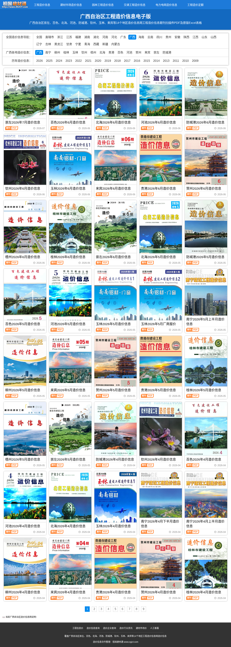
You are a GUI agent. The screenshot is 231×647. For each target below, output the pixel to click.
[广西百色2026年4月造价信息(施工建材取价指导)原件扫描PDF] (206, 430)
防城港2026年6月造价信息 (205, 122)
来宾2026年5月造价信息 (68, 390)
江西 (195, 37)
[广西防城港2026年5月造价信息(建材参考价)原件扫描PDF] (206, 228)
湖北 (96, 37)
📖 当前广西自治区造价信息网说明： (20, 617)
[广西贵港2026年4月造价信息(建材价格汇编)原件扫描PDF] (115, 566)
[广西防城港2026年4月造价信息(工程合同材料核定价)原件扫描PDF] (115, 430)
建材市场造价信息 (71, 4)
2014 (156, 60)
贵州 (168, 37)
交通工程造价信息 (134, 4)
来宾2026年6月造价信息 (113, 188)
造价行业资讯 (125, 628)
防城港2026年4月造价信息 (115, 459)
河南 (105, 37)
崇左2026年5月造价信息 (68, 459)
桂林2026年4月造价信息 (203, 592)
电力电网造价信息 (166, 4)
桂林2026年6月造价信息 (68, 257)
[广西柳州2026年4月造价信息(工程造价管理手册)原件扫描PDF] (25, 566)
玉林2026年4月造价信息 (113, 526)
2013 (166, 60)
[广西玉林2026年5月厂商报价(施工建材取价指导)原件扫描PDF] (161, 297)
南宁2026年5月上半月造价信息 (205, 322)
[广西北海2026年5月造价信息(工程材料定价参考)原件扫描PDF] (161, 228)
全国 (39, 37)
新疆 (105, 44)
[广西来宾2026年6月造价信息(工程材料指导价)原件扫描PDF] (115, 162)
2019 (107, 60)
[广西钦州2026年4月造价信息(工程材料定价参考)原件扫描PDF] (161, 430)
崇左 (156, 52)
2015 (146, 60)
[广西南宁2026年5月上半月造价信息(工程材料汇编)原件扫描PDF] (206, 297)
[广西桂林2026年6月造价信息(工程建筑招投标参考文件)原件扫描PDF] (70, 228)
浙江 (60, 37)
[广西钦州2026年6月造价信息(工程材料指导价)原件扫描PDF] (25, 162)
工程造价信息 (42, 4)
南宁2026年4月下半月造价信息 (160, 524)
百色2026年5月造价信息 (22, 324)
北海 (102, 52)
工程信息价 (77, 628)
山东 (204, 37)
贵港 (111, 52)
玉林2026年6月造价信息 (68, 188)
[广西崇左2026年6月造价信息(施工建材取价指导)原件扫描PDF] (115, 227)
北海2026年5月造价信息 (158, 257)
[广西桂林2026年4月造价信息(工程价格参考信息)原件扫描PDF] (206, 566)
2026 (39, 60)
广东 (123, 37)
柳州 (57, 52)
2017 (127, 60)
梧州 (93, 52)
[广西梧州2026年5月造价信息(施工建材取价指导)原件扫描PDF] (25, 431)
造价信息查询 (93, 628)
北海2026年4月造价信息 (68, 526)
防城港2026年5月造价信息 (205, 257)
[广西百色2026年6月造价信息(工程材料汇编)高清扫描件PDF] (70, 96)
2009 (195, 60)
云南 (150, 37)
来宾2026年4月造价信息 (68, 592)
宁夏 (78, 44)
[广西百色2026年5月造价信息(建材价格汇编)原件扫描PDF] (25, 297)
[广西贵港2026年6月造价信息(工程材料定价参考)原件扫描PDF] (161, 162)
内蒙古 (115, 44)
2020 (98, 60)
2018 (117, 60)
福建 (78, 37)
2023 (69, 60)
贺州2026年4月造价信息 (158, 592)
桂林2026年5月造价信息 (203, 390)
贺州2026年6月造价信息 (203, 188)
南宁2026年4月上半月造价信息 (205, 524)
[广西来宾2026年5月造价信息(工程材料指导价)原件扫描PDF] (70, 364)
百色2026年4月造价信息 (203, 459)
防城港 (167, 52)
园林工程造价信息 (103, 4)
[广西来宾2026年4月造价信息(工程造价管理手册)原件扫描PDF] (70, 566)
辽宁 (39, 44)
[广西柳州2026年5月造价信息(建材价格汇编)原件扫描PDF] (25, 364)
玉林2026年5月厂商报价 (158, 324)
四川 (159, 37)
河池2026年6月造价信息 (158, 122)
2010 (185, 60)
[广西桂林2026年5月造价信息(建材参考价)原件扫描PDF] (206, 364)
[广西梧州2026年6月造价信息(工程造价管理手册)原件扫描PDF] (25, 229)
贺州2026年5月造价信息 (113, 390)
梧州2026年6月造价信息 (22, 257)
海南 (141, 37)
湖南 (87, 37)
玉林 (75, 52)
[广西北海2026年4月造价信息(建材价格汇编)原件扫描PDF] (70, 499)
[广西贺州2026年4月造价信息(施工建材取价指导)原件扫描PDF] (161, 566)
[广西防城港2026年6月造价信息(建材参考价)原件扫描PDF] (206, 96)
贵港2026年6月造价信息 (158, 188)
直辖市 (49, 37)
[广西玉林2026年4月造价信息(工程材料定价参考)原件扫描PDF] (115, 499)
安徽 (177, 37)
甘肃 (69, 44)
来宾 (147, 52)
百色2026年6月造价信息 (68, 122)
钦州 (84, 52)
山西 (213, 37)
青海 (87, 44)
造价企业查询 (109, 628)
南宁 (48, 52)
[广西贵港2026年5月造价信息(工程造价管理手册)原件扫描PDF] (161, 364)
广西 (132, 37)
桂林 (66, 52)
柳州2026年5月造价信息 (22, 390)
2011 (176, 60)
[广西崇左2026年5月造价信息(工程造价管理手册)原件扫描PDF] (70, 430)
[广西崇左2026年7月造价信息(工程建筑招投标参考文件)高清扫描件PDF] (25, 95)
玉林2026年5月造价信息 (113, 324)
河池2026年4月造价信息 (22, 526)
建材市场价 (141, 628)
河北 (114, 37)
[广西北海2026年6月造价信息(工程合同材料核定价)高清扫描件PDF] (115, 96)
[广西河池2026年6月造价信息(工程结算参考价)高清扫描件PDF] (161, 96)
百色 (120, 52)
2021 (88, 60)
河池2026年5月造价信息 (68, 324)
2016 (137, 60)
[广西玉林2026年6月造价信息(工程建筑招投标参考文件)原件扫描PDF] (70, 162)
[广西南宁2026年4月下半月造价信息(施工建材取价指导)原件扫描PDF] (161, 499)
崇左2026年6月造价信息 (113, 257)
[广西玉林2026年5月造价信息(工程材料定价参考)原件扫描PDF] (115, 297)
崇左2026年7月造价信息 (22, 122)
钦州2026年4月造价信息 (158, 459)
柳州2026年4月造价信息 (22, 592)
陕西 (186, 37)
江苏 (69, 37)
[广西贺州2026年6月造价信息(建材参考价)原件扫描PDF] (206, 162)
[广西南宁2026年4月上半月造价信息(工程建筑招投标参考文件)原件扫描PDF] (206, 499)
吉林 (48, 44)
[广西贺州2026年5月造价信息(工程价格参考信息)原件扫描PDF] (115, 364)
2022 (78, 60)
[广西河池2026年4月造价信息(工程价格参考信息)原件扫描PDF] (25, 499)
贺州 (138, 52)
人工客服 (154, 628)
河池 (129, 52)
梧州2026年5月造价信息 (22, 459)
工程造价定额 (195, 4)
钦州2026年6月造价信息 (22, 188)
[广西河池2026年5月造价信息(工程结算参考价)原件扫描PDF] (70, 297)
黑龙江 (58, 44)
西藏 (96, 44)
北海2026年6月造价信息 (113, 122)
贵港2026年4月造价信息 (113, 592)
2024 (59, 60)
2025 (49, 60)
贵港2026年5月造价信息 (158, 390)
